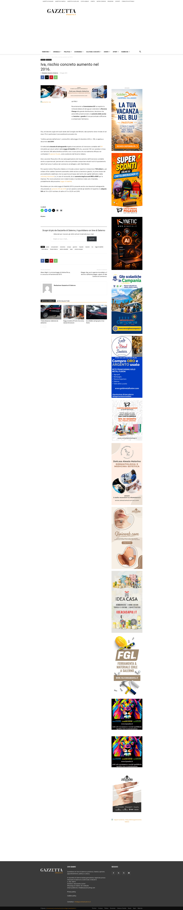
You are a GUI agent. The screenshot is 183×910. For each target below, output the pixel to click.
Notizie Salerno (54, 249)
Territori (45, 52)
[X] (47, 77)
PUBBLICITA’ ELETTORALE (128, 1)
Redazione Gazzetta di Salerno (50, 73)
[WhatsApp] (56, 77)
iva (92, 247)
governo (75, 247)
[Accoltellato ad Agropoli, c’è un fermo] (96, 312)
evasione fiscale (54, 154)
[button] (140, 52)
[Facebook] (42, 77)
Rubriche (124, 52)
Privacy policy (71, 892)
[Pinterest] (51, 77)
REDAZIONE (110, 1)
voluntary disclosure (47, 176)
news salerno (44, 249)
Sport (115, 52)
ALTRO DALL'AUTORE (63, 301)
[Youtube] (129, 873)
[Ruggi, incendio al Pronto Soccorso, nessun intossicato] (73, 312)
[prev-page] (42, 326)
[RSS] (118, 873)
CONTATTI (117, 1)
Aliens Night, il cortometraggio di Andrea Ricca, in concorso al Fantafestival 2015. (55, 273)
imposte (81, 247)
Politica (67, 52)
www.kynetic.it (72, 908)
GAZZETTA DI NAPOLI (60, 1)
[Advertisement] (117, 11)
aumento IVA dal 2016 (59, 189)
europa (69, 247)
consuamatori (54, 247)
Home (42, 57)
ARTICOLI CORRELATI (48, 301)
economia (62, 247)
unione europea (79, 249)
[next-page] (45, 326)
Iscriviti (91, 239)
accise (47, 247)
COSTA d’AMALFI (85, 1)
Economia (78, 52)
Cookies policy (71, 896)
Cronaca (56, 52)
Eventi (106, 52)
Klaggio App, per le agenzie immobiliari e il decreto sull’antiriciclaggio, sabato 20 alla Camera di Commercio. (94, 274)
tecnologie (65, 908)
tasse (71, 249)
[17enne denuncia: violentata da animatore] (51, 312)
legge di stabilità (99, 247)
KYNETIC (93, 1)
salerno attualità (64, 249)
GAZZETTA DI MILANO (48, 1)
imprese (87, 247)
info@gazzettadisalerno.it (82, 902)
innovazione (50, 908)
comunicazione (58, 908)
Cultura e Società (93, 52)
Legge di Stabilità (66, 181)
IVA (101, 146)
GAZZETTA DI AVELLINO (73, 1)
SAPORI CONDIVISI (101, 1)
